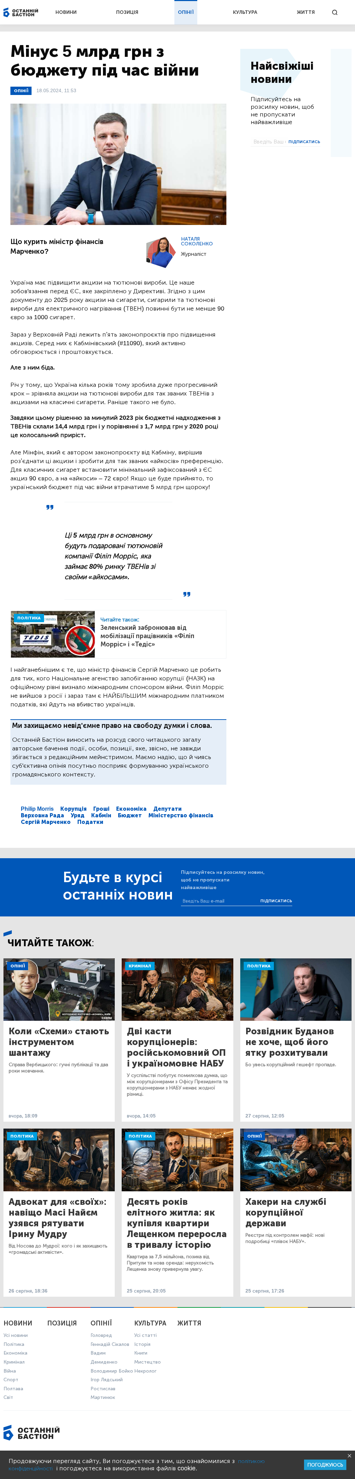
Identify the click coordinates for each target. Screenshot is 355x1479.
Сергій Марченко (46, 822)
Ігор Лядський (106, 1380)
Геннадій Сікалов (109, 1344)
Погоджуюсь (325, 1465)
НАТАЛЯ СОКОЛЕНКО (197, 241)
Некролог (145, 1371)
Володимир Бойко (111, 1371)
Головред (101, 1335)
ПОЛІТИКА (29, 618)
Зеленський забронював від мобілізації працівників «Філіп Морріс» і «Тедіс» (147, 636)
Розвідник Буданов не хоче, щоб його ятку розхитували (289, 1042)
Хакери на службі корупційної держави (285, 1213)
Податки (90, 822)
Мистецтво (147, 1362)
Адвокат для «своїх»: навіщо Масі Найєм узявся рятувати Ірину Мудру (58, 1218)
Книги (140, 1353)
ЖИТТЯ (306, 12)
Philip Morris (37, 809)
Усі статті (145, 1335)
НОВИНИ (66, 12)
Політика (258, 966)
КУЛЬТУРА (245, 12)
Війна (9, 1371)
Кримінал (140, 966)
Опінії (21, 90)
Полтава (13, 1389)
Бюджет (130, 815)
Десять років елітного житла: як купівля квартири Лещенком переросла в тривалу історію (177, 1223)
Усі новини (15, 1335)
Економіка (131, 809)
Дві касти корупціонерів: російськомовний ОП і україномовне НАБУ (176, 1047)
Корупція (73, 809)
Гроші (101, 809)
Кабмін (101, 815)
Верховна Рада (42, 815)
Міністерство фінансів (180, 815)
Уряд (78, 815)
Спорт (10, 1380)
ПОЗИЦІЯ (127, 12)
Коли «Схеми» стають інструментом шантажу (59, 1042)
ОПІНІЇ (186, 12)
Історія (142, 1344)
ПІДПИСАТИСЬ (304, 141)
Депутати (167, 809)
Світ (8, 1397)
